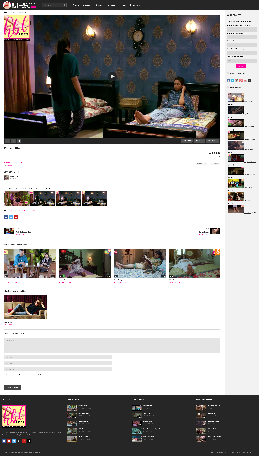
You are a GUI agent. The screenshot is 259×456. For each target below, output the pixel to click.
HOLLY (112, 5)
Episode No (231, 41)
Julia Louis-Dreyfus (214, 436)
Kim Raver (211, 413)
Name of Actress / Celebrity (237, 33)
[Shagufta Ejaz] (140, 263)
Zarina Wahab (148, 421)
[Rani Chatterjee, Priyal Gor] (137, 431)
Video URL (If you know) (235, 56)
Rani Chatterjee (148, 436)
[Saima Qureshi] (72, 439)
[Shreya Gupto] (137, 408)
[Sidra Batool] (194, 263)
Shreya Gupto (148, 405)
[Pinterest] (24, 441)
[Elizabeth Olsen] (201, 423)
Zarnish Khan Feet (20, 211)
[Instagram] (19, 441)
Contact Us (247, 452)
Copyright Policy (234, 452)
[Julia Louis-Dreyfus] (201, 439)
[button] (112, 76)
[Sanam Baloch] (167, 231)
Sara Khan (146, 413)
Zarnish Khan (14, 176)
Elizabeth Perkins (214, 429)
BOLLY (99, 5)
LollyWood (19, 162)
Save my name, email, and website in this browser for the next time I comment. (31, 375)
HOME (76, 5)
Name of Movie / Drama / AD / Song (239, 25)
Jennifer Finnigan (214, 405)
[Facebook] (4, 441)
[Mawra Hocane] (85, 263)
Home (211, 452)
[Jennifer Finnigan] (201, 408)
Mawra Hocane (64, 280)
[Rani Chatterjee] (137, 439)
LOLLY (87, 5)
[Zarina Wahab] (137, 423)
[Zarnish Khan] (6, 177)
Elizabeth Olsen (213, 421)
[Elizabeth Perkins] (201, 431)
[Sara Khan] (137, 415)
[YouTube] (9, 441)
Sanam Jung (8, 280)
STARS (123, 5)
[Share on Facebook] (6, 217)
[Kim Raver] (201, 415)
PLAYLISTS (136, 5)
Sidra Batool (173, 280)
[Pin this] (16, 217)
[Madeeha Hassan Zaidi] (57, 231)
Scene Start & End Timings (236, 49)
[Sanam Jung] (30, 263)
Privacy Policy (221, 452)
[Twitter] (14, 441)
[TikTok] (29, 441)
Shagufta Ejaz (118, 280)
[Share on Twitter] (11, 217)
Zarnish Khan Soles (30, 211)
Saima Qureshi (83, 436)
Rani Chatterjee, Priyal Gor (152, 429)
